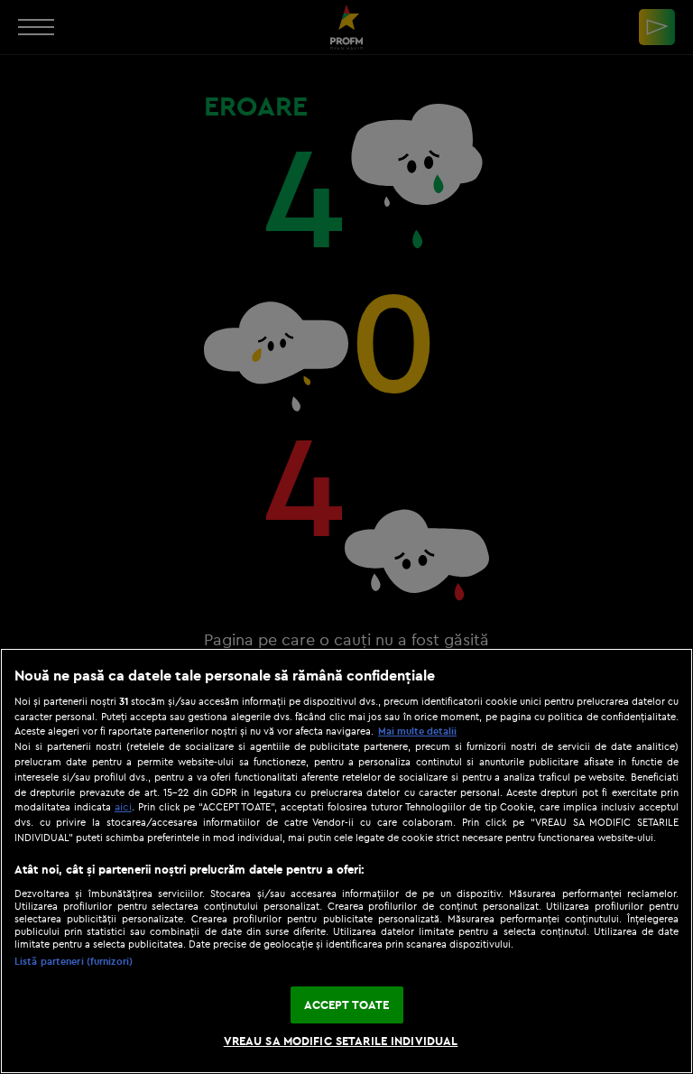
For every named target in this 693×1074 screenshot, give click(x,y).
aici (123, 806)
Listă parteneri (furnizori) (73, 961)
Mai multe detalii (417, 731)
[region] (346, 861)
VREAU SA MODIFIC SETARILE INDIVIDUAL (341, 1040)
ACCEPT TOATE (347, 1004)
